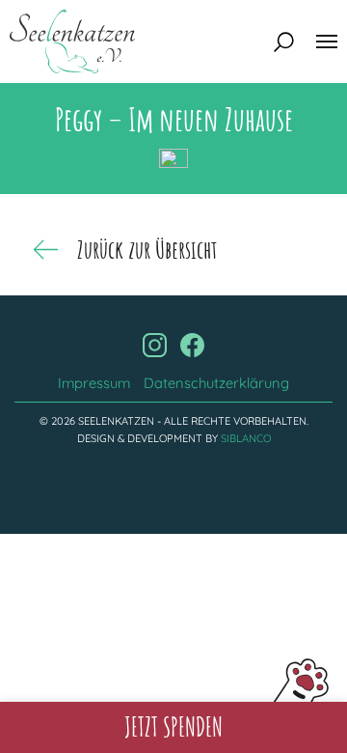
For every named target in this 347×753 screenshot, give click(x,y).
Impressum (94, 383)
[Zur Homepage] (72, 41)
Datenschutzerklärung (216, 383)
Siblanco (246, 438)
